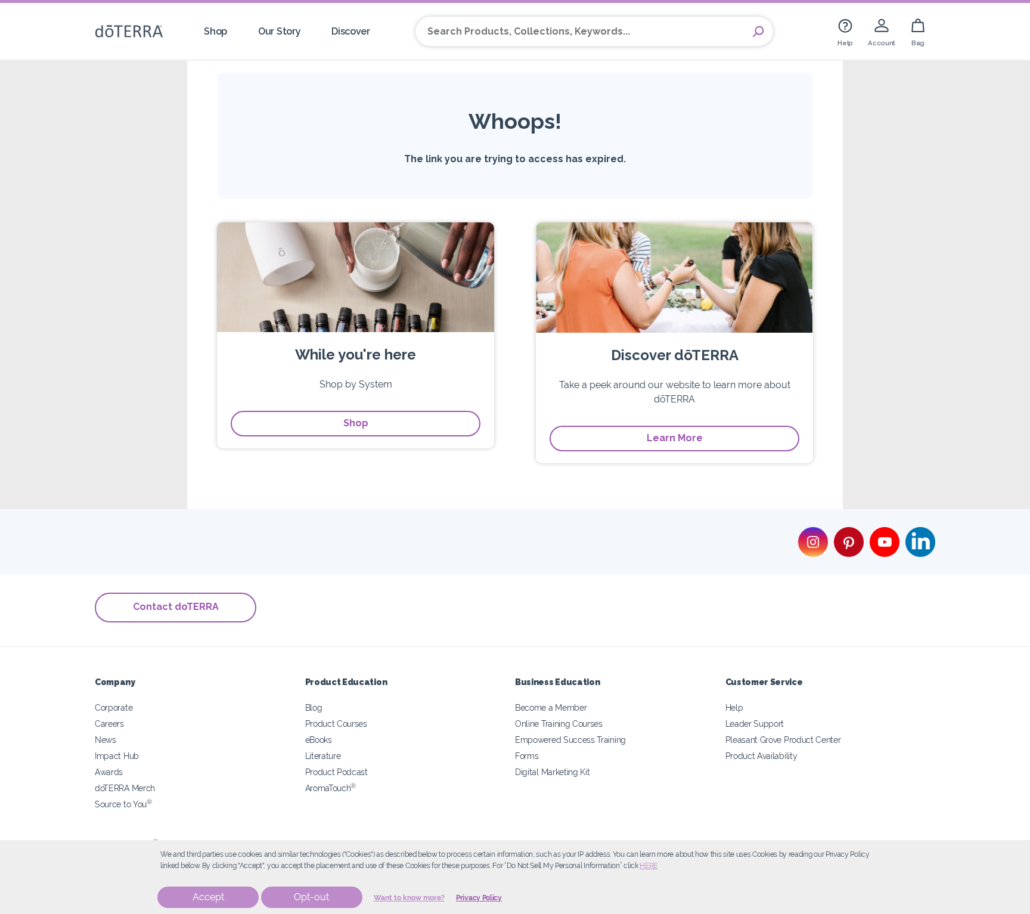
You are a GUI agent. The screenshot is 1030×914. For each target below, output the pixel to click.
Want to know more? (409, 898)
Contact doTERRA (176, 606)
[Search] (758, 32)
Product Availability (761, 756)
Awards (109, 772)
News (105, 740)
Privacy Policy (479, 898)
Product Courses (336, 723)
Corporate (113, 707)
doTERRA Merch (125, 788)
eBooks (318, 740)
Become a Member (551, 707)
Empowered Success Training (570, 740)
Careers (109, 723)
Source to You (123, 804)
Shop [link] (215, 31)
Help (734, 707)
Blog (313, 707)
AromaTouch (330, 788)
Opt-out (311, 897)
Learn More (675, 438)
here (648, 866)
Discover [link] (350, 31)
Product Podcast (336, 772)
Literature (323, 756)
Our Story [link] (279, 31)
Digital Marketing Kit (552, 772)
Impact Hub (117, 756)
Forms (526, 756)
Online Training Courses (559, 723)
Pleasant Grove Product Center (783, 740)
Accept (208, 897)
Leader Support (754, 723)
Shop (355, 423)
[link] (845, 31)
